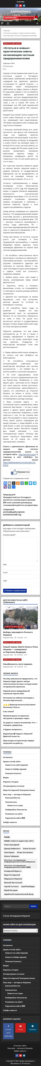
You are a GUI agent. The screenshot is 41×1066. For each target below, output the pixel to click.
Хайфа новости (10, 822)
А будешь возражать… (13, 729)
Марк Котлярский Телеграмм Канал (19, 790)
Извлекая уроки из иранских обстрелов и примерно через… (16, 717)
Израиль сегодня (10, 781)
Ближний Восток (12, 797)
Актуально (8, 757)
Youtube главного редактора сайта (19, 841)
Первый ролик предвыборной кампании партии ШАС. (16, 692)
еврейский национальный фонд (18, 894)
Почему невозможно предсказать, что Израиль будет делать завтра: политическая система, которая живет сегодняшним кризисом (20, 682)
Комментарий (9, 535)
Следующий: (14, 512)
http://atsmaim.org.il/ (27, 454)
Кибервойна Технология (16, 809)
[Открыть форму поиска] (37, 23)
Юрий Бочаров (10, 890)
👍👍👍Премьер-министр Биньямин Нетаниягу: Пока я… (19, 705)
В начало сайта (20, 1046)
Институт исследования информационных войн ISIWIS (17, 866)
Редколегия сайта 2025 (15, 818)
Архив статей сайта (12, 761)
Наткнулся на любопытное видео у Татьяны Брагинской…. (18, 699)
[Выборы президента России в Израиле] (20, 617)
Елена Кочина (29, 848)
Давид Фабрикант (12, 848)
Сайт (5, 581)
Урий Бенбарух (28, 886)
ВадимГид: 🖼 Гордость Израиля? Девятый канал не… (17, 735)
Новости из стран (15, 805)
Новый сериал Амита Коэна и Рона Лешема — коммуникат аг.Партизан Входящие (20, 649)
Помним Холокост (13, 773)
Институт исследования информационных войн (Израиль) (19, 861)
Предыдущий (20, 499)
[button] (2, 23)
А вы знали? (8, 711)
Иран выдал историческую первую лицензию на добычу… (18, 741)
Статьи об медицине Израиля (16, 916)
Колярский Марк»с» (13, 871)
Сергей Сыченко (11, 886)
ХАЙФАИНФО (20, 11)
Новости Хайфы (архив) (15, 769)
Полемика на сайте (13, 814)
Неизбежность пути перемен (17, 664)
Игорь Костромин (25, 852)
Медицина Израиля (13, 878)
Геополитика (11, 802)
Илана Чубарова (11, 856)
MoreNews (15, 1063)
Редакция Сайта (9, 63)
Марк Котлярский (12, 875)
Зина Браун (9, 852)
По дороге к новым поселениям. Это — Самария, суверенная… (20, 723)
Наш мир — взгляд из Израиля (17, 794)
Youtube (7, 837)
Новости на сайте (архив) (12, 43)
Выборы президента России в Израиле (18, 633)
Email (5, 572)
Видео (6, 777)
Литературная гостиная (13, 786)
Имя (5, 564)
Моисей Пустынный (13, 882)
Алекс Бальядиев (11, 844)
